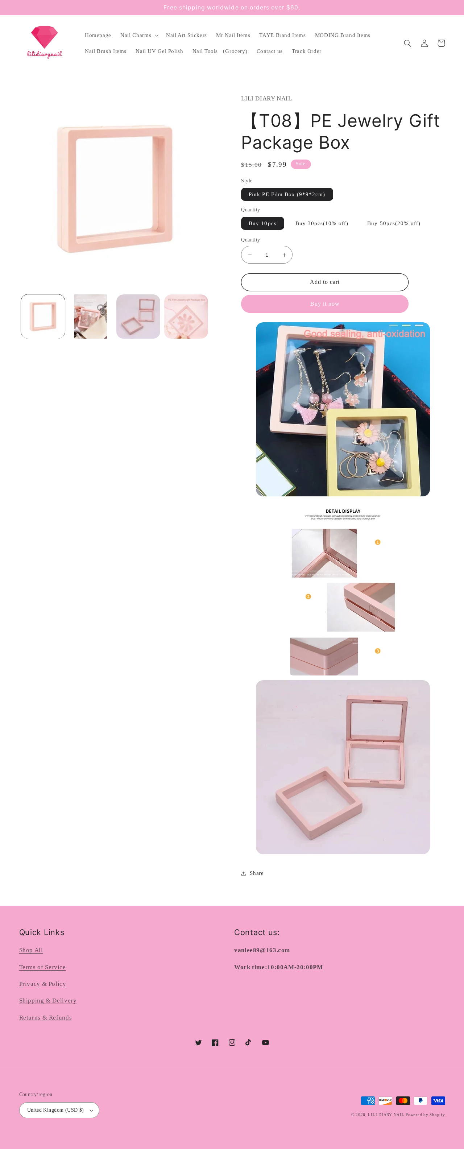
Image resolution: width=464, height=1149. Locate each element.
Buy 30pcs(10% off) (322, 223)
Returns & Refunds (45, 1017)
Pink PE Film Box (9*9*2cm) (287, 194)
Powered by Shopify (425, 1115)
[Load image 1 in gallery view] (43, 316)
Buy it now (325, 304)
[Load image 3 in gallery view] (138, 316)
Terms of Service (42, 967)
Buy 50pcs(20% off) (393, 223)
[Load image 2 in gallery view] (90, 316)
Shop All (31, 950)
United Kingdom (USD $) (55, 1110)
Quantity (250, 240)
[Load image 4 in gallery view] (186, 316)
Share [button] (257, 873)
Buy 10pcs (262, 223)
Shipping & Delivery (48, 1000)
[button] (139, 35)
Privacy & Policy (42, 983)
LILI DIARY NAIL (386, 1115)
